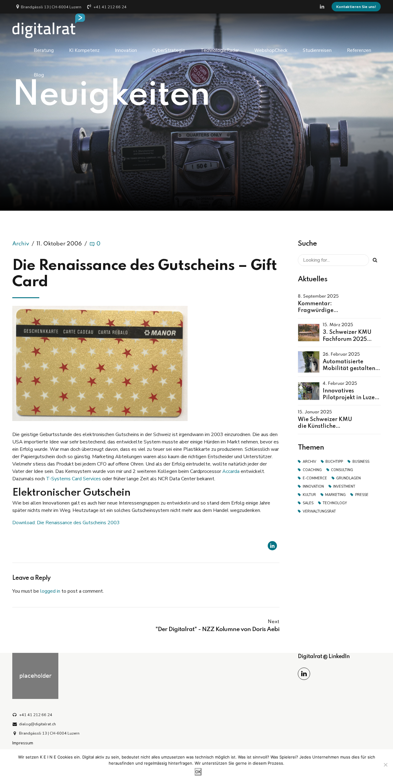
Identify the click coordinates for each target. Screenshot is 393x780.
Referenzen (359, 50)
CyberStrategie (168, 50)
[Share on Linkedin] (272, 545)
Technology (335, 503)
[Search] (375, 260)
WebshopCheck (270, 50)
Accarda (230, 471)
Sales (308, 503)
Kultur (309, 495)
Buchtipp (334, 461)
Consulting (342, 470)
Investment (344, 486)
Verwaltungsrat (319, 511)
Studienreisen (317, 50)
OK (198, 771)
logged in (50, 591)
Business (360, 461)
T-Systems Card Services (73, 478)
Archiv (20, 244)
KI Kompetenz (84, 50)
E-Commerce (315, 478)
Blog (39, 75)
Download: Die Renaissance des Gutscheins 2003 (66, 522)
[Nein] (385, 765)
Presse (361, 495)
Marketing (335, 495)
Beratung (44, 50)
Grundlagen (348, 478)
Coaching (312, 470)
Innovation (126, 50)
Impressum (22, 743)
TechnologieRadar (219, 50)
